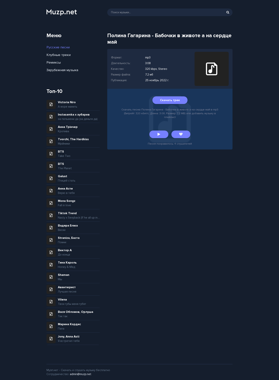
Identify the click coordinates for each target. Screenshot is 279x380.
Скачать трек (170, 100)
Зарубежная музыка (62, 70)
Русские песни (58, 47)
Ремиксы (53, 62)
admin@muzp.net (80, 374)
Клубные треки (58, 55)
